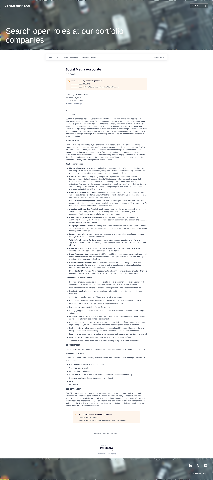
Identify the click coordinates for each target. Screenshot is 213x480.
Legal (205, 473)
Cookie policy (112, 453)
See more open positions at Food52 (106, 433)
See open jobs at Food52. (80, 84)
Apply (68, 110)
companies (70, 57)
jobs (53, 57)
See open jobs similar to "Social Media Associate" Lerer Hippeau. (95, 87)
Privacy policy (101, 453)
